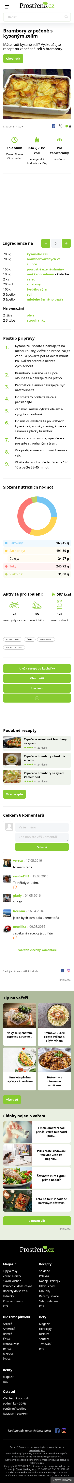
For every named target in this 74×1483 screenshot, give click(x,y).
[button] (66, 17)
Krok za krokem (13, 1301)
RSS (5, 1306)
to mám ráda (22, 867)
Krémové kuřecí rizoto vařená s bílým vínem (54, 1037)
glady (17, 895)
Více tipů (12, 1099)
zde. (42, 1462)
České (29, 639)
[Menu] (7, 7)
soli (29, 294)
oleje (30, 315)
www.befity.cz (37, 1450)
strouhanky (36, 320)
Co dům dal (46, 639)
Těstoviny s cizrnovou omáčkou (54, 1081)
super (17, 902)
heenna (19, 911)
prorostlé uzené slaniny (45, 269)
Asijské (7, 1324)
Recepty (45, 1264)
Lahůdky (44, 1291)
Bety (42, 1317)
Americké (9, 1329)
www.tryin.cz (41, 1447)
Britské (7, 1334)
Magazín (10, 1264)
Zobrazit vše (37, 1221)
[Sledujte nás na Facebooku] (63, 971)
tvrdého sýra (37, 289)
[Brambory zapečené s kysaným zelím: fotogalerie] (37, 94)
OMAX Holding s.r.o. (26, 1469)
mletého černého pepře (45, 299)
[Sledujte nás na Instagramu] (68, 971)
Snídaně (44, 1271)
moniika (19, 926)
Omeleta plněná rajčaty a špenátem (20, 1079)
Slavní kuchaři (12, 1281)
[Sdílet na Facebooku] (53, 126)
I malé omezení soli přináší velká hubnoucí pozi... (51, 1132)
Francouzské (11, 1344)
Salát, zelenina (48, 1301)
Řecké (7, 1359)
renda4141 (21, 876)
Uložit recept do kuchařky (37, 668)
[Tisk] (37, 698)
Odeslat (42, 847)
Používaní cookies (14, 1408)
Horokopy (45, 1329)
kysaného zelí (37, 254)
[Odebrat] (66, 243)
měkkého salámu (40, 274)
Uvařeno (37, 688)
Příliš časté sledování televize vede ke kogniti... (51, 1155)
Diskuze (44, 1334)
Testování (45, 1344)
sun (21, 126)
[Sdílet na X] (60, 126)
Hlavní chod (12, 639)
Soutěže (44, 1339)
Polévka (44, 1276)
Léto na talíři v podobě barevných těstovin (51, 1201)
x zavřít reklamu (62, 1480)
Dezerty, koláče (49, 1296)
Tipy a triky (10, 1271)
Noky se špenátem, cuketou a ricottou (20, 1035)
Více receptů (14, 794)
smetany (34, 284)
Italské (7, 1349)
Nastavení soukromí (16, 1413)
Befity (7, 1370)
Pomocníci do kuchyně (17, 1286)
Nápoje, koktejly (49, 1281)
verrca (18, 860)
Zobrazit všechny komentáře (37, 950)
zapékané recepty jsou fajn (33, 933)
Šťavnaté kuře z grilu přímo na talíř (51, 1178)
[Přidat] (45, 243)
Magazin (45, 1324)
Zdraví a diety (12, 1276)
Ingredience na (18, 243)
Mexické (8, 1354)
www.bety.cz (56, 1447)
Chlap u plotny (14, 648)
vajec (31, 279)
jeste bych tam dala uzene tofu (36, 918)
